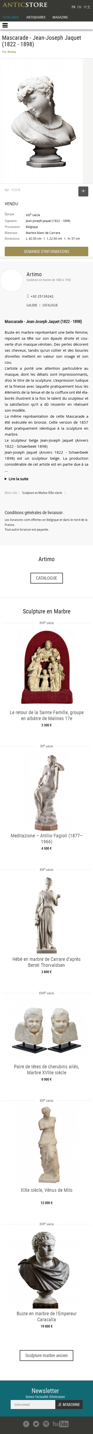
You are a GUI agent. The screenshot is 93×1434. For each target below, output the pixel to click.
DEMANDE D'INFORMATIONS (46, 251)
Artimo (34, 274)
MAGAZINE (60, 17)
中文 (87, 6)
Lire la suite (18, 478)
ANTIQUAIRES (35, 17)
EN (79, 6)
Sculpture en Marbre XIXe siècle (42, 492)
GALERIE (32, 305)
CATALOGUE (10, 17)
